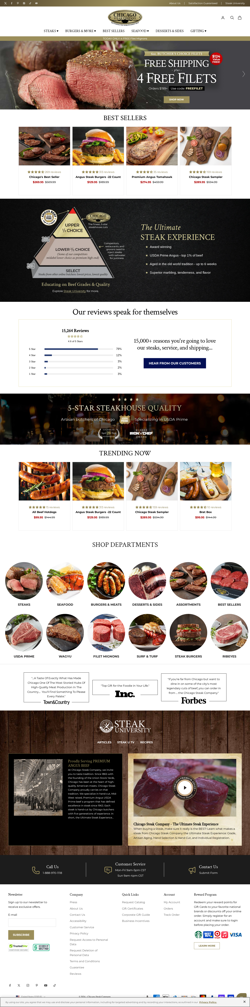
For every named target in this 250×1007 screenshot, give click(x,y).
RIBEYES (229, 656)
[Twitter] (5, 3)
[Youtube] (36, 3)
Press (73, 902)
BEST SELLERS (114, 31)
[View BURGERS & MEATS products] (106, 581)
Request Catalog (133, 902)
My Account (172, 902)
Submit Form (208, 873)
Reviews (75, 973)
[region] (125, 75)
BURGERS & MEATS (106, 605)
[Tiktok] (30, 3)
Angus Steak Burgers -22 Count (98, 177)
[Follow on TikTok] (54, 985)
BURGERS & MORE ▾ (80, 31)
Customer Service (82, 927)
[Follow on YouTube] (45, 985)
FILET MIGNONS (106, 656)
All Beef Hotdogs (44, 512)
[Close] (244, 1001)
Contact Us (208, 867)
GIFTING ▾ (198, 31)
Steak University (235, 3)
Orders (168, 908)
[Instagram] (24, 3)
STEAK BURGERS (188, 656)
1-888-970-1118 (52, 873)
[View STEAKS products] (24, 581)
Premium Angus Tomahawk (152, 177)
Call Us (52, 867)
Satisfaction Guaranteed (202, 3)
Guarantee (77, 967)
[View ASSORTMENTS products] (188, 581)
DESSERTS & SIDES (170, 31)
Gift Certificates (132, 908)
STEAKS (24, 605)
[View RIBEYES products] (229, 632)
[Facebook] (11, 3)
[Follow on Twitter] (19, 985)
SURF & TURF (147, 656)
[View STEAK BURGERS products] (188, 632)
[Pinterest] (17, 3)
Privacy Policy (79, 933)
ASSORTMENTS (188, 605)
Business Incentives (135, 921)
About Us (174, 3)
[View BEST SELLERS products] (229, 581)
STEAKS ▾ (51, 31)
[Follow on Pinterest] (36, 985)
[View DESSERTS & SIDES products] (147, 581)
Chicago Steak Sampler (206, 177)
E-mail (12, 914)
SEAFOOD (65, 605)
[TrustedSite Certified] (18, 947)
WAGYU (65, 656)
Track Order (172, 914)
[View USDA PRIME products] (24, 632)
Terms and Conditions (85, 961)
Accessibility (78, 921)
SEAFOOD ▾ (140, 31)
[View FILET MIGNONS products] (106, 632)
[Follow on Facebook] (10, 985)
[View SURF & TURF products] (147, 632)
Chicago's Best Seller (44, 177)
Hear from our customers (175, 363)
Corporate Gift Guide (136, 914)
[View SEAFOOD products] (65, 581)
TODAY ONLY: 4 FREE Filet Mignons (125, 38)
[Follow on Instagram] (28, 985)
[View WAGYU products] (65, 632)
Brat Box (205, 512)
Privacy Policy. (208, 1002)
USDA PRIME (24, 656)
